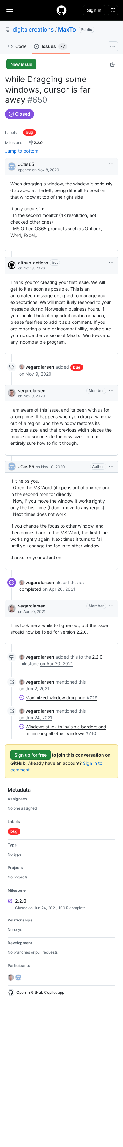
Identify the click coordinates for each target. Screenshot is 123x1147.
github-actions (33, 262)
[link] (36, 367)
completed (30, 589)
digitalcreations (33, 29)
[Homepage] (61, 10)
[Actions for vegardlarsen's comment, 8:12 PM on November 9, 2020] (112, 390)
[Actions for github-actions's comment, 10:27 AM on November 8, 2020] (112, 262)
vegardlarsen (31, 390)
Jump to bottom (21, 151)
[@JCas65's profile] (11, 166)
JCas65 (26, 164)
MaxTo (67, 29)
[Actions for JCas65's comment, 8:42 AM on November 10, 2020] (112, 466)
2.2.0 (97, 657)
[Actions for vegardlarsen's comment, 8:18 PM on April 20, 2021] (112, 605)
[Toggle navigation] (10, 10)
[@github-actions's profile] (11, 265)
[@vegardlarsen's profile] (11, 393)
